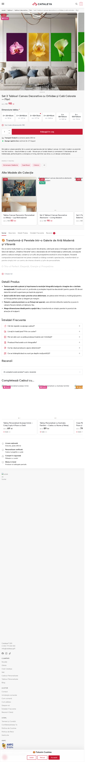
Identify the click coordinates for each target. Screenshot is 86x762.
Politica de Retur (8, 732)
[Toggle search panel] (76, 4)
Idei (3, 672)
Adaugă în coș (47, 132)
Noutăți (4, 662)
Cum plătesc (6, 702)
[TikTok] (10, 653)
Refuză (42, 758)
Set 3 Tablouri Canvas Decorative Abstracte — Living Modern (53, 216)
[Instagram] (7, 653)
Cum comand (7, 698)
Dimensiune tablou (11, 110)
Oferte (4, 665)
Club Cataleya (7, 669)
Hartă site (5, 735)
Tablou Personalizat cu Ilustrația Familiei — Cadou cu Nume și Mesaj (54, 424)
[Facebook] (3, 653)
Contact (5, 692)
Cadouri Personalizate (10, 676)
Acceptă (54, 758)
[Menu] (5, 4)
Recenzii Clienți (7, 712)
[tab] (4, 232)
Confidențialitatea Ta (9, 725)
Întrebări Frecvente (37, 233)
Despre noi (6, 705)
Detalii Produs (23, 233)
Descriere (12, 233)
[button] (81, 3)
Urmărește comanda (9, 695)
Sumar (4, 233)
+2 (44, 165)
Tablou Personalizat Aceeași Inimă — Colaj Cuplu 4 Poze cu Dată (18, 424)
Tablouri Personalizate (10, 679)
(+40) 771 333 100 (8, 646)
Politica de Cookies (9, 728)
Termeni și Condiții (9, 721)
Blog (3, 683)
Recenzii (50, 233)
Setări (31, 758)
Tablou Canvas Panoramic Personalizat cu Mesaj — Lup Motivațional (18, 216)
